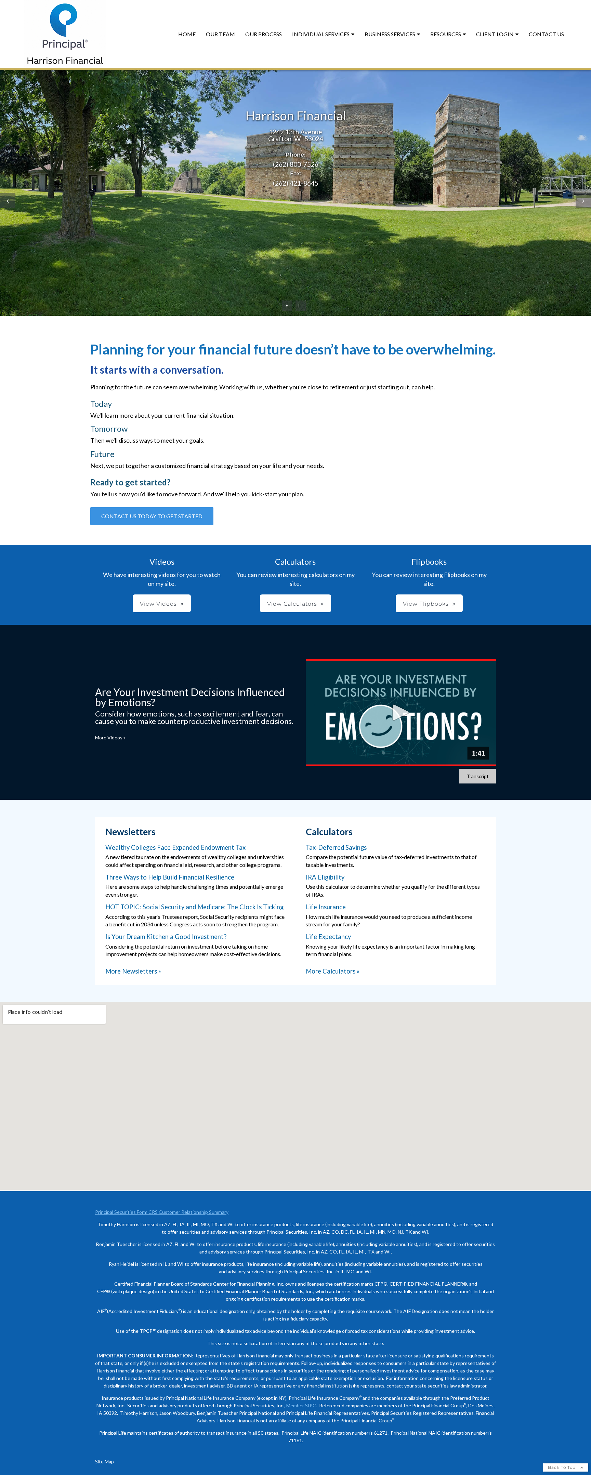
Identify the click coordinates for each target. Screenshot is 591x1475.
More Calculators (332, 971)
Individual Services (321, 34)
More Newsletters (133, 971)
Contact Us (546, 34)
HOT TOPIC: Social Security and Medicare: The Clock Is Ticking (194, 907)
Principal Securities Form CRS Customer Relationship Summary (161, 1212)
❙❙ (301, 305)
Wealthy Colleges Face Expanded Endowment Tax (175, 847)
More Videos (110, 737)
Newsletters (130, 831)
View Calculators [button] (292, 604)
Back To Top (562, 1467)
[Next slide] (583, 200)
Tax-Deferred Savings (336, 847)
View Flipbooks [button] (426, 604)
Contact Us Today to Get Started (151, 516)
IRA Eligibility (325, 877)
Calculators (329, 831)
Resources (445, 34)
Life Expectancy (328, 936)
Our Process (263, 34)
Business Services (390, 34)
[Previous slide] (7, 200)
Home (187, 34)
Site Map (104, 1461)
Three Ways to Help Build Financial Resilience (169, 877)
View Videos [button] (158, 604)
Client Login (495, 34)
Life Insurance (326, 907)
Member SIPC (301, 1405)
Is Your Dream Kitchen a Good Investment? (165, 936)
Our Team (220, 34)
